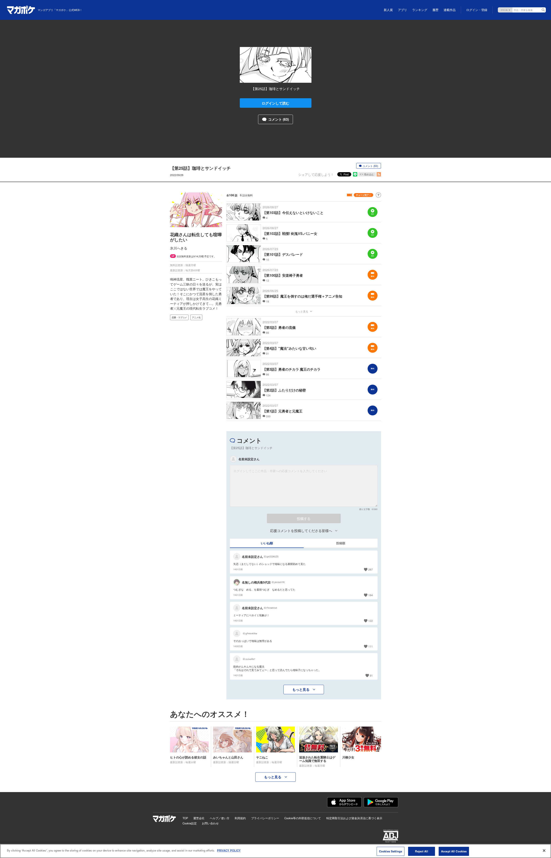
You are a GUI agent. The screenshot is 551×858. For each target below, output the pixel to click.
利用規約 (240, 818)
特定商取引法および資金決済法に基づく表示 (354, 818)
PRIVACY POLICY (229, 850)
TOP (185, 818)
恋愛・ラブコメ (179, 317)
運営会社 (198, 818)
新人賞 (388, 10)
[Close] (544, 850)
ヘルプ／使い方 (219, 818)
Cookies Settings (390, 851)
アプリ (402, 10)
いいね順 (267, 543)
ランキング (419, 10)
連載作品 (450, 10)
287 (370, 569)
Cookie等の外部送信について (302, 818)
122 (370, 620)
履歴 (435, 10)
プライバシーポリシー (265, 818)
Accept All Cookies (454, 851)
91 (371, 675)
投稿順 (340, 543)
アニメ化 (196, 317)
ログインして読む (275, 103)
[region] (275, 851)
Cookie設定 (190, 823)
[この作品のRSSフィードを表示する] (379, 174)
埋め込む (369, 174)
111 (370, 646)
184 (370, 595)
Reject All (421, 851)
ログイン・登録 (476, 10)
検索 (543, 9)
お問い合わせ (210, 823)
